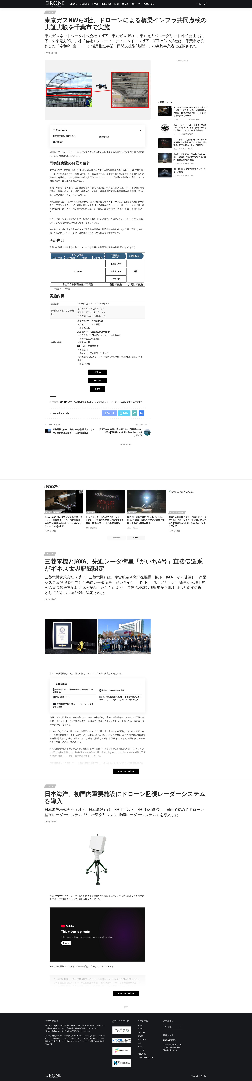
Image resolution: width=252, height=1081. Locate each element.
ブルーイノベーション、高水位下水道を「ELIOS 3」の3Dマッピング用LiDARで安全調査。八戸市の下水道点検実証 (190, 128)
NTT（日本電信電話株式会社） (81, 402)
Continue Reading (126, 771)
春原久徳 (183, 119)
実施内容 (59, 142)
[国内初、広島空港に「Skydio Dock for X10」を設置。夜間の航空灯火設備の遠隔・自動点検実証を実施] (165, 158)
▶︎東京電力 (97, 381)
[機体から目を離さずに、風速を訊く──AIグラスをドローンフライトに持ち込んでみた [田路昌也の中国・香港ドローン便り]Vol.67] (188, 501)
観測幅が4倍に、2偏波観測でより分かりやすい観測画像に (73, 690)
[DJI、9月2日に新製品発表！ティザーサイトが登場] (165, 173)
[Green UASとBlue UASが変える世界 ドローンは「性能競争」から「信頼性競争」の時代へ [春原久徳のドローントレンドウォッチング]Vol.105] (165, 111)
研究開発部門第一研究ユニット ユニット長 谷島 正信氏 (74, 705)
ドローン (110, 402)
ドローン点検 (120, 402)
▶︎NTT (97, 389)
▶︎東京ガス (97, 372)
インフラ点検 (100, 402)
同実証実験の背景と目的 (65, 136)
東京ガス (130, 402)
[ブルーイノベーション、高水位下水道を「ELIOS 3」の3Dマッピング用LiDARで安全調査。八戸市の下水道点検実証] (165, 128)
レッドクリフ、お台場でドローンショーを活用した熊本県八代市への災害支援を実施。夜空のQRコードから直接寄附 (190, 142)
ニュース (50, 12)
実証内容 (105, 137)
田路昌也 (181, 512)
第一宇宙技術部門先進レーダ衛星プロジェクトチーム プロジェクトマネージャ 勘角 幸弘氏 (120, 698)
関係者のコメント (62, 697)
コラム (176, 119)
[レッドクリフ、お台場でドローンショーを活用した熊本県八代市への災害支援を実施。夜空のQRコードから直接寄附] (165, 143)
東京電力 (138, 402)
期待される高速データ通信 (113, 690)
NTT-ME (63, 402)
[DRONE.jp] (55, 4)
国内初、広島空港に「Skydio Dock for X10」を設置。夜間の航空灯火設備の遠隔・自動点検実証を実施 (190, 157)
